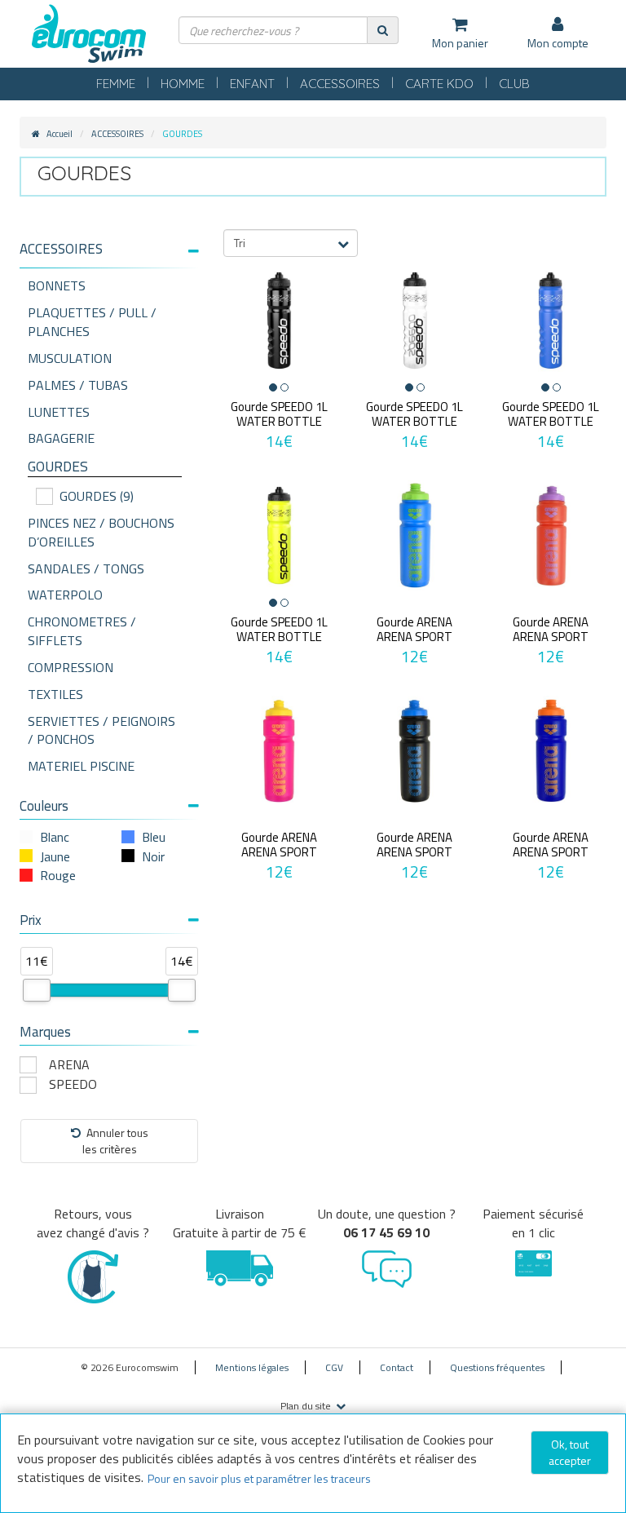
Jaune (55, 856)
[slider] (37, 990)
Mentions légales (252, 1367)
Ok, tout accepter (570, 1452)
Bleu (153, 837)
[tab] (109, 255)
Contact (396, 1367)
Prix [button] (31, 920)
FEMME (115, 83)
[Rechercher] (382, 29)
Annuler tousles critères (115, 1140)
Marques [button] (45, 1032)
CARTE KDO (439, 83)
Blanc (54, 837)
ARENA (69, 1064)
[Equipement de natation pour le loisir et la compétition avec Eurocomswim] (89, 34)
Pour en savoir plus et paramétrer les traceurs (259, 1478)
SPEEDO (73, 1084)
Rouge (58, 875)
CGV (334, 1367)
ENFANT (252, 83)
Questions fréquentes (497, 1367)
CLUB (514, 83)
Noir (153, 856)
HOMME (183, 83)
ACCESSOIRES (340, 83)
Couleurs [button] (44, 806)
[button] (109, 249)
